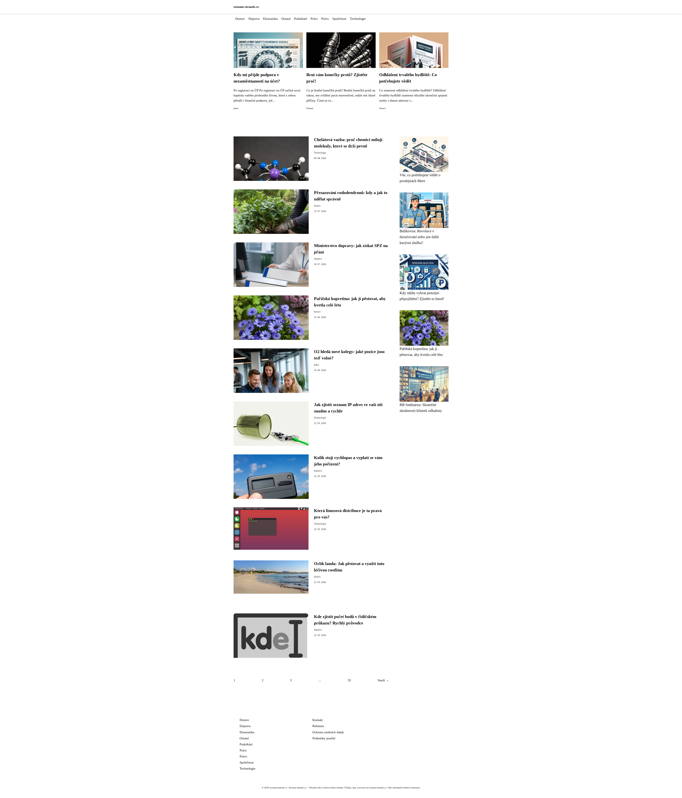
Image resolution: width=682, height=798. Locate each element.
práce (236, 108)
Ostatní (286, 18)
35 (349, 680)
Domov (240, 18)
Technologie (358, 18)
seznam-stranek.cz (246, 7)
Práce (314, 18)
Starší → (383, 680)
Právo (325, 18)
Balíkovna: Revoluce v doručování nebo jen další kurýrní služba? (419, 237)
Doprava (253, 18)
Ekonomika (270, 18)
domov (382, 108)
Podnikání (300, 18)
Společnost (339, 18)
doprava (318, 259)
